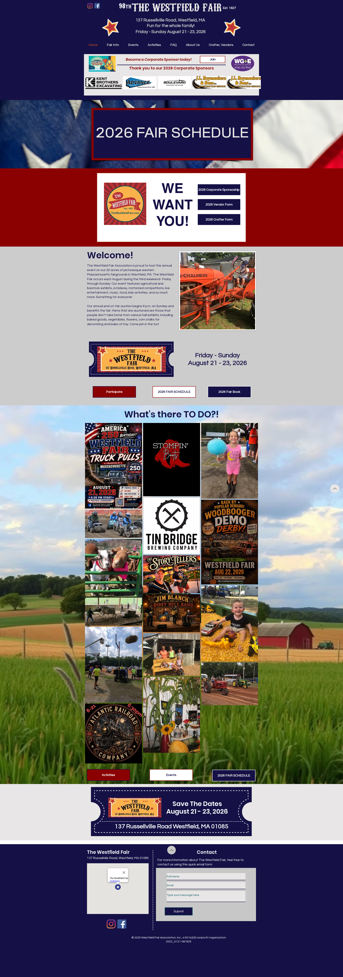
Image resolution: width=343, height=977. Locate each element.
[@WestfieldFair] (97, 5)
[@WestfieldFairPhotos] (111, 924)
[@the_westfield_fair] (90, 5)
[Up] (334, 488)
